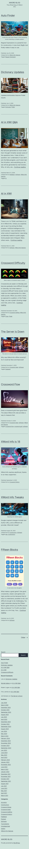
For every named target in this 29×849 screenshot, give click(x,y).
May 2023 (4, 755)
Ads (6, 534)
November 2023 (6, 743)
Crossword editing (14, 312)
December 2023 (6, 741)
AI (5, 178)
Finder (13, 107)
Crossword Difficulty (13, 262)
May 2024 (4, 733)
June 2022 (4, 767)
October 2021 (5, 779)
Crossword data (14, 367)
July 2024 (4, 731)
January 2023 (5, 762)
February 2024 (5, 738)
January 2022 (5, 772)
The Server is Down (12, 331)
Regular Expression (10, 57)
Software (17, 174)
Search (3, 652)
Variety (3, 828)
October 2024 (5, 724)
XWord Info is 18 (10, 441)
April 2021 (4, 793)
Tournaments (5, 824)
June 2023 (4, 752)
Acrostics (4, 802)
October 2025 (5, 710)
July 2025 (4, 717)
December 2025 (6, 707)
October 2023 (5, 745)
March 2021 (4, 795)
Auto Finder (8, 15)
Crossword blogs (6, 807)
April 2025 (4, 719)
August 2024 (5, 729)
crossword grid (18, 426)
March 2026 (4, 705)
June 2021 (4, 788)
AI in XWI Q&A (9, 122)
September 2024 (6, 726)
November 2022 (6, 764)
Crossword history (14, 482)
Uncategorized (5, 826)
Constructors (13, 532)
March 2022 (4, 769)
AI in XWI (6, 193)
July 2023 (4, 750)
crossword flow (9, 426)
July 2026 (4, 702)
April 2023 (4, 757)
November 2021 (6, 776)
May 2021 (4, 791)
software (25, 426)
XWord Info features (15, 55)
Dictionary (8, 107)
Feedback (12, 174)
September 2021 (6, 781)
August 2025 (5, 714)
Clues (6, 316)
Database (7, 369)
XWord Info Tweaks (12, 497)
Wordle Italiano (5, 683)
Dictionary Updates (12, 72)
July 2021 (4, 786)
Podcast (3, 819)
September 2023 (6, 748)
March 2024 (4, 736)
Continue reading (20, 167)
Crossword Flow (10, 384)
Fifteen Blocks (9, 549)
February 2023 (5, 760)
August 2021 (4, 783)
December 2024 (6, 722)
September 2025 (6, 712)
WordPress (16, 843)
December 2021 (5, 774)
